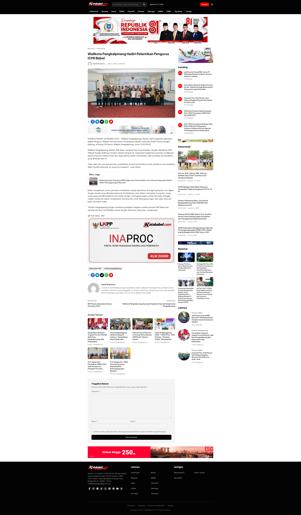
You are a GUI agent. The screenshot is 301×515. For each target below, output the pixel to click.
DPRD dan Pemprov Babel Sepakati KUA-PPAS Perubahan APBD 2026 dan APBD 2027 (197, 113)
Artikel (133, 488)
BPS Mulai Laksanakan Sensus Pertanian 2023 (100, 305)
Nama (94, 421)
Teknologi (154, 493)
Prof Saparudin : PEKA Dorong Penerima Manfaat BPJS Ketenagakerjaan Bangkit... (119, 366)
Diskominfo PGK (95, 269)
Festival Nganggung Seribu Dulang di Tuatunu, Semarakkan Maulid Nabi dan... (119, 336)
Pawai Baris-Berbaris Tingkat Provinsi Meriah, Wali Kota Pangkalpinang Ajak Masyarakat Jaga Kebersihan (198, 87)
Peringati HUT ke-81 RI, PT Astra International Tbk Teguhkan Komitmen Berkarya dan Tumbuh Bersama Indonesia (205, 269)
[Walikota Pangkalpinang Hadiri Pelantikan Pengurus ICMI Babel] (131, 117)
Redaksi (171, 505)
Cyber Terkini (199, 472)
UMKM (160, 11)
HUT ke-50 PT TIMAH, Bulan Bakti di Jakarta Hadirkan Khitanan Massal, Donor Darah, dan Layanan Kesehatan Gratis (205, 293)
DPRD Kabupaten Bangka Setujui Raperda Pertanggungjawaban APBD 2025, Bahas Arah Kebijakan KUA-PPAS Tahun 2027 (195, 230)
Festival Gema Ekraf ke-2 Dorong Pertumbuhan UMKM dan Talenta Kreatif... (142, 336)
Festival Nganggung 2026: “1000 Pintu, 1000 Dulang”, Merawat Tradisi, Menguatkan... (165, 336)
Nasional (134, 478)
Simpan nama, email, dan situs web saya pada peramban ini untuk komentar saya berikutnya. (130, 431)
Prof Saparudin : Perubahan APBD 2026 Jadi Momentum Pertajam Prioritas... (97, 365)
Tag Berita (178, 11)
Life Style (134, 493)
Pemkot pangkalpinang (113, 269)
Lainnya (189, 11)
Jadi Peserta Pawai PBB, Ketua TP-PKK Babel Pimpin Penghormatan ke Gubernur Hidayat (198, 74)
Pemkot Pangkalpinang (95, 344)
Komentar (95, 391)
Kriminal (141, 11)
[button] (111, 122)
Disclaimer (131, 505)
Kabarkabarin (179, 472)
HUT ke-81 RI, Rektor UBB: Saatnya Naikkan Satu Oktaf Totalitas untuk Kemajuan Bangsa (192, 175)
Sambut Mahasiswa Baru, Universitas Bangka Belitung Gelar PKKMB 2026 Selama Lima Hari (193, 202)
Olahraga (151, 11)
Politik (168, 11)
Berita (113, 11)
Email (133, 421)
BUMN (121, 11)
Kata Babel (178, 478)
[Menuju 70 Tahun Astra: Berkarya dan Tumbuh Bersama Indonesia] (186, 261)
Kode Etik (141, 505)
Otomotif (131, 11)
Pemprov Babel (197, 313)
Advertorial (93, 11)
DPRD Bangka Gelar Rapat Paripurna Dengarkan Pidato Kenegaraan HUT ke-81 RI (195, 189)
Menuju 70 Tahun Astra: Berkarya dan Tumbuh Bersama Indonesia (185, 267)
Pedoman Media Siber (156, 505)
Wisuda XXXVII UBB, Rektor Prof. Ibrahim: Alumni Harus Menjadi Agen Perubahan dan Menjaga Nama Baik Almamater (195, 216)
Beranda (104, 11)
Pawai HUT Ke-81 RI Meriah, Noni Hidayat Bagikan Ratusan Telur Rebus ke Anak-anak (198, 100)
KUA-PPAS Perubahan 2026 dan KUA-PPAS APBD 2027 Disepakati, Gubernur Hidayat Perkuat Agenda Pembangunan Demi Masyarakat (198, 127)
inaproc (204, 4)
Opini (133, 483)
